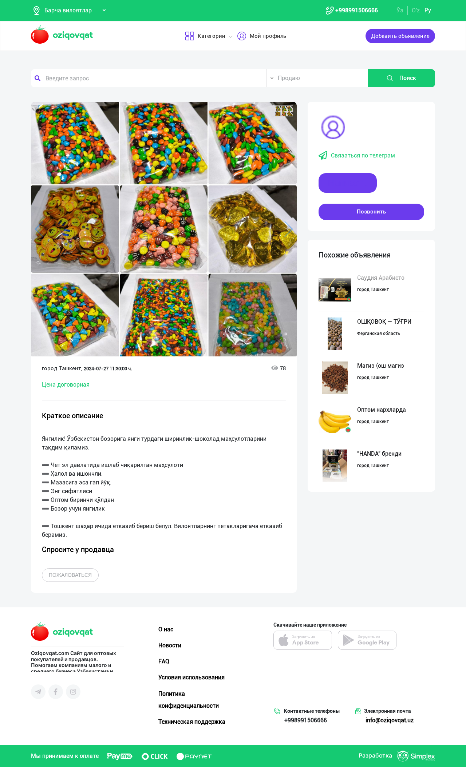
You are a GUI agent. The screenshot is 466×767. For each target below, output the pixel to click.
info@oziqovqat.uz (390, 720)
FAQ (163, 661)
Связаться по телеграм (363, 155)
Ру (427, 10)
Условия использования (191, 677)
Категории (211, 36)
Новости (169, 645)
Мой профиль (268, 36)
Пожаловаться (70, 575)
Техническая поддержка (191, 721)
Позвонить (371, 211)
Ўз (399, 10)
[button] (284, 110)
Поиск (407, 78)
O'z (416, 10)
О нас (165, 629)
